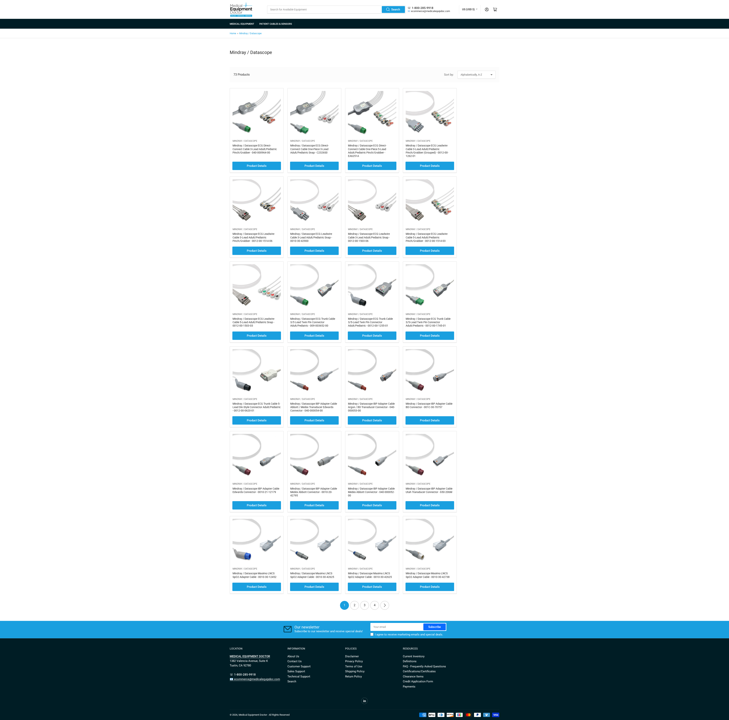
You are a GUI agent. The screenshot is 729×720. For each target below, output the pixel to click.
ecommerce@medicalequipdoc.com (430, 11)
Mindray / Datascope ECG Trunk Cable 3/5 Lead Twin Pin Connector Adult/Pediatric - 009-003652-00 (312, 322)
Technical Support (298, 676)
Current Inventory (413, 656)
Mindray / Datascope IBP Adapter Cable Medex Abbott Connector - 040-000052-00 (371, 492)
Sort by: (449, 74)
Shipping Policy (354, 671)
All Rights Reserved (279, 714)
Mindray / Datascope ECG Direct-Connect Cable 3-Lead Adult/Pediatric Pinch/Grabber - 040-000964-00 (255, 149)
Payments (409, 686)
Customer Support (299, 666)
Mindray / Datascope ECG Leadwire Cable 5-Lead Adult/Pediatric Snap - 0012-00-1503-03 (253, 322)
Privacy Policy (354, 661)
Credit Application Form (418, 681)
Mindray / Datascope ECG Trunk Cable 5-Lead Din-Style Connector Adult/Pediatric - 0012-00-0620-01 (257, 407)
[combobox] (336, 9)
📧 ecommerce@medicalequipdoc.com (255, 679)
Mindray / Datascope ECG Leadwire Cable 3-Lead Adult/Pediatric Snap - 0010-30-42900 (311, 237)
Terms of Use (353, 666)
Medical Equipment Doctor (253, 714)
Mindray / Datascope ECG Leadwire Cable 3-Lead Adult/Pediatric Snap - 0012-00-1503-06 (369, 237)
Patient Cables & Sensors (275, 23)
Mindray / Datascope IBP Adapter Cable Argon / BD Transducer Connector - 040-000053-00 (371, 407)
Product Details (257, 166)
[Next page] (385, 605)
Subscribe (434, 627)
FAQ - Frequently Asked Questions (424, 666)
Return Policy (353, 676)
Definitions (410, 661)
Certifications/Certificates (419, 671)
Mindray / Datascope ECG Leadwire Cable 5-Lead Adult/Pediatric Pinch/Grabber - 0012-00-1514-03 (426, 237)
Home (233, 33)
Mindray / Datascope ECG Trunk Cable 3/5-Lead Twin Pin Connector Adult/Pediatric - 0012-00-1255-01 (370, 322)
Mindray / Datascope (250, 33)
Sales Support (296, 671)
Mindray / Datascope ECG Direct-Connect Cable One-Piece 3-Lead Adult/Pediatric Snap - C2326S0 (309, 149)
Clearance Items (413, 676)
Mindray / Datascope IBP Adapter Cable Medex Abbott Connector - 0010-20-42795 (313, 492)
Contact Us (294, 661)
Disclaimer (352, 656)
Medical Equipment (242, 23)
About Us (293, 656)
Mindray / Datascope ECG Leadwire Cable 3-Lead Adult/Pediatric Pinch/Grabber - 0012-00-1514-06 (253, 237)
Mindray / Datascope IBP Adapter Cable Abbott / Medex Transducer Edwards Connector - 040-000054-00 (313, 407)
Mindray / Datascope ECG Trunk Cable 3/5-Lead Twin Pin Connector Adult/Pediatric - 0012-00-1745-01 (428, 322)
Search (395, 9)
